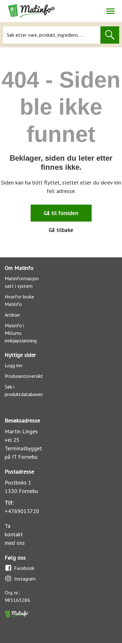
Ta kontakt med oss (15, 534)
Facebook (24, 568)
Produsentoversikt (24, 376)
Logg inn (13, 365)
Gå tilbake (61, 229)
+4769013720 (22, 511)
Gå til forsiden (61, 213)
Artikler (12, 315)
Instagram (25, 579)
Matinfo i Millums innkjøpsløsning (21, 333)
